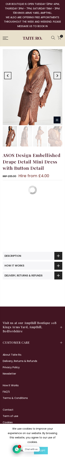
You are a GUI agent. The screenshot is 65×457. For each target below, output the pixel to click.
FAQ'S (6, 391)
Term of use (10, 416)
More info (23, 450)
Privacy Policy (11, 367)
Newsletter (9, 373)
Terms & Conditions (15, 398)
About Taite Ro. (12, 355)
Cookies (8, 422)
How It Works (11, 385)
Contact (8, 410)
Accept (40, 450)
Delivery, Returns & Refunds (20, 361)
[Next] (57, 75)
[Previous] (7, 75)
